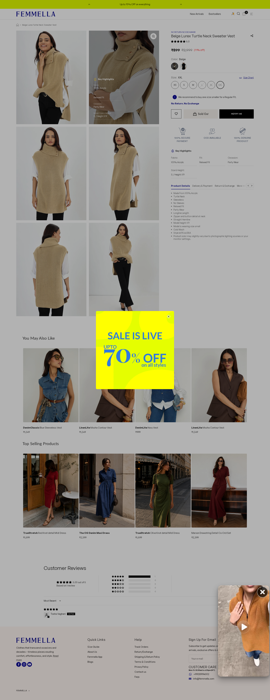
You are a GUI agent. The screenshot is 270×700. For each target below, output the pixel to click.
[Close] (168, 316)
